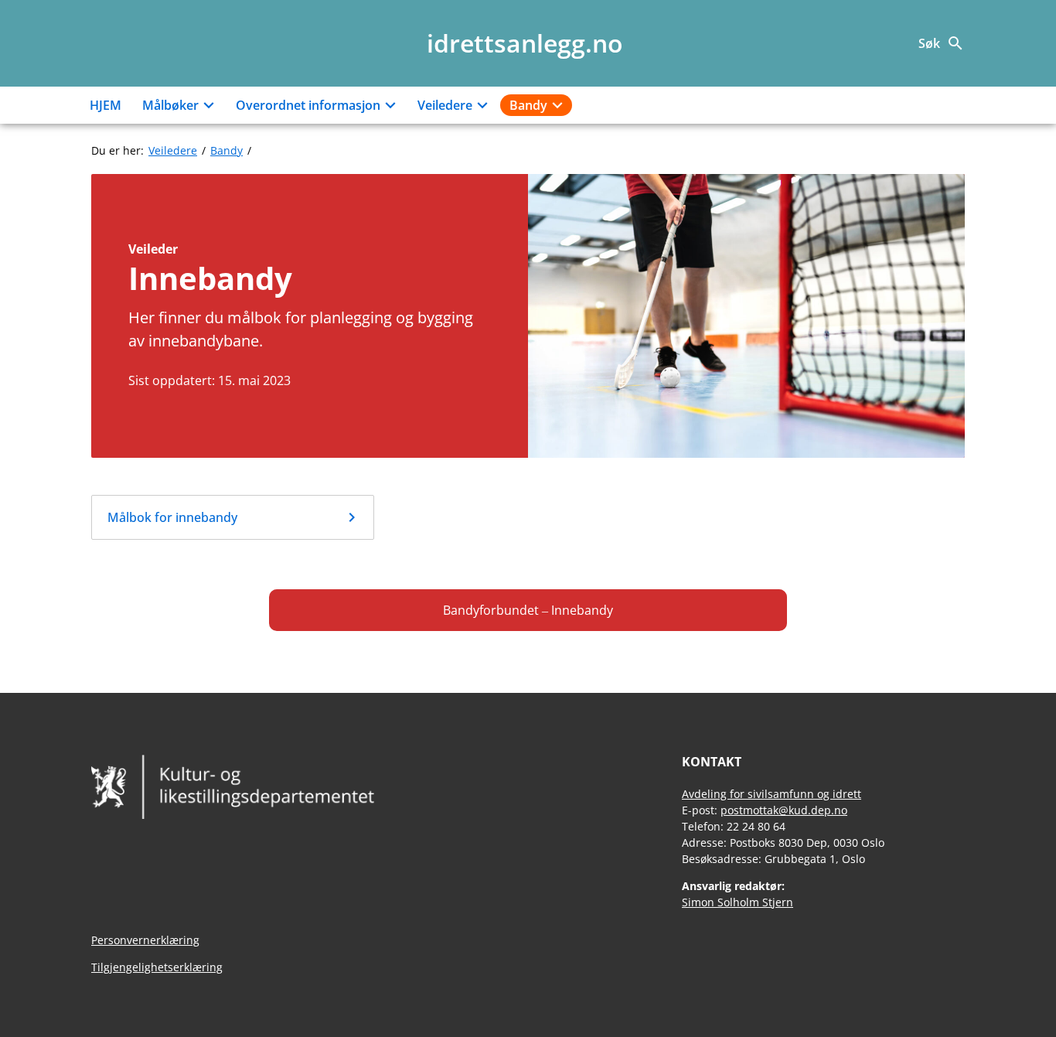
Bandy (528, 105)
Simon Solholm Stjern (737, 902)
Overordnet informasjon (308, 105)
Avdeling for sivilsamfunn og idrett (771, 793)
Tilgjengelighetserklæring (157, 967)
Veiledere (444, 105)
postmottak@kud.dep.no (783, 810)
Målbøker (170, 105)
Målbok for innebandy (172, 517)
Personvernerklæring (145, 940)
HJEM (105, 105)
